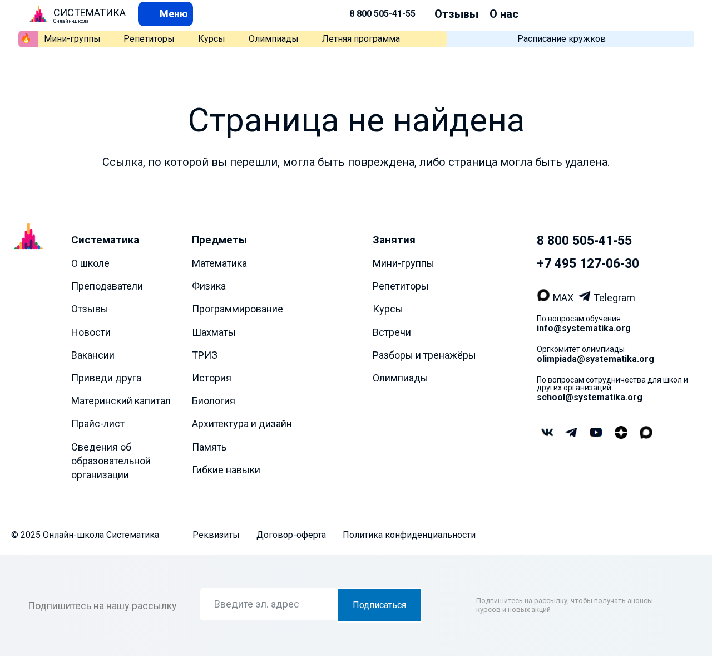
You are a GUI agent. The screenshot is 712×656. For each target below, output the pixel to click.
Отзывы (456, 14)
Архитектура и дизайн (242, 423)
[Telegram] (586, 297)
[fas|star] (621, 433)
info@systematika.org (584, 328)
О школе (90, 263)
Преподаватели (107, 286)
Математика (219, 263)
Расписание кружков (561, 38)
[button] (166, 14)
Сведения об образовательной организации (111, 461)
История (211, 378)
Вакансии (93, 355)
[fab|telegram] (571, 433)
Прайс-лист (98, 423)
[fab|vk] (547, 433)
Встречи (392, 332)
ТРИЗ (204, 355)
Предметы (219, 239)
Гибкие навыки (226, 470)
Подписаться (379, 605)
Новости (91, 332)
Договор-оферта (291, 535)
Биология (213, 401)
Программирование (237, 309)
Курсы (211, 38)
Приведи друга (106, 378)
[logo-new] (38, 14)
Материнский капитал (121, 401)
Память (209, 447)
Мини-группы (72, 38)
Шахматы (214, 332)
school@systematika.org (589, 397)
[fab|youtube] (596, 433)
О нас (504, 14)
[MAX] (545, 297)
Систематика (105, 239)
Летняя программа (361, 38)
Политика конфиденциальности (409, 535)
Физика (209, 286)
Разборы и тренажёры (424, 355)
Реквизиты (216, 535)
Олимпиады (274, 38)
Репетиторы (149, 38)
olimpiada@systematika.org (595, 359)
